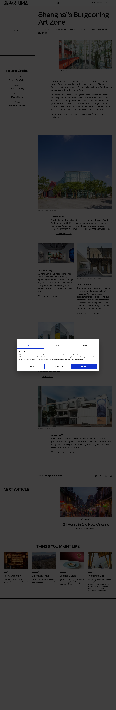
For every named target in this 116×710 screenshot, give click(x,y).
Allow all (84, 366)
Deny (32, 366)
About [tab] (85, 345)
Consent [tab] (31, 346)
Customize (57, 366)
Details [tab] (58, 345)
